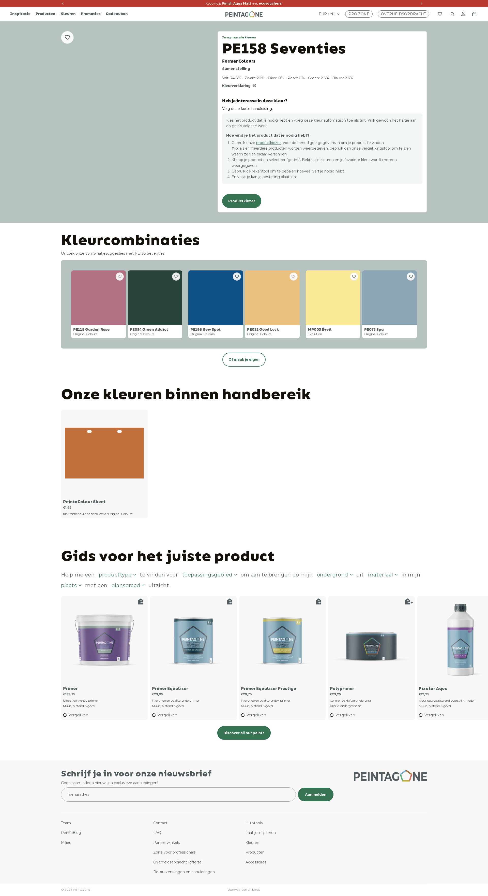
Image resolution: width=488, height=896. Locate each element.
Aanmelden (315, 794)
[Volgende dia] (421, 658)
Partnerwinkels (166, 842)
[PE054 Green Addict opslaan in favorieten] (176, 276)
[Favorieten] (440, 14)
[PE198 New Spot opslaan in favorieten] (237, 276)
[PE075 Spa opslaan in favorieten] (411, 276)
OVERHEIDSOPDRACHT (403, 14)
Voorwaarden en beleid (244, 889)
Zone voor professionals (174, 852)
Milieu (66, 842)
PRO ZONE (358, 14)
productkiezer (268, 142)
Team (66, 822)
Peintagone (81, 889)
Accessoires (256, 862)
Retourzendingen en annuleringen (184, 871)
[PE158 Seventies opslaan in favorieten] (67, 37)
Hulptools (254, 822)
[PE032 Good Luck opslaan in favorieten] (293, 276)
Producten (255, 852)
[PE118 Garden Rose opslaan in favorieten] (120, 276)
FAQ (157, 832)
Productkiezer (241, 201)
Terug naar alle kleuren (239, 37)
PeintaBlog (71, 832)
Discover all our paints (244, 733)
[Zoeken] (452, 14)
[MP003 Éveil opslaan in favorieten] (354, 276)
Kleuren (252, 842)
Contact (160, 822)
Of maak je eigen (244, 359)
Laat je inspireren (261, 832)
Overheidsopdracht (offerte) (178, 862)
